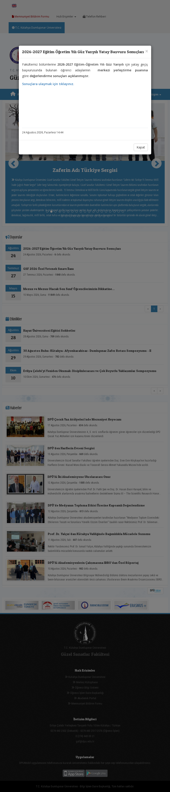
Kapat (141, 147)
